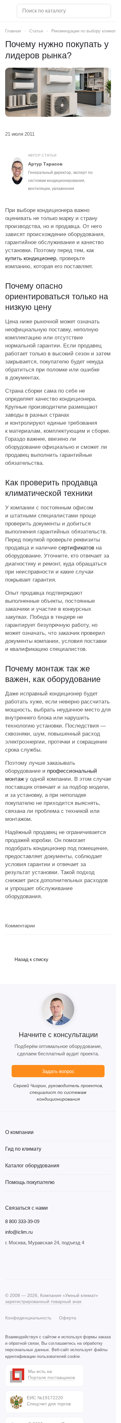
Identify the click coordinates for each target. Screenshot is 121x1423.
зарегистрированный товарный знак (43, 1301)
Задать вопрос (58, 1071)
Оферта (67, 1317)
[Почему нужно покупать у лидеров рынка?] (58, 92)
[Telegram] (22, 1262)
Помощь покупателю (30, 1182)
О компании (19, 1132)
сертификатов (76, 548)
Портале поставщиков (51, 1377)
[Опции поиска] (89, 11)
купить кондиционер (30, 258)
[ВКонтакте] (9, 1262)
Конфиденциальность (28, 1317)
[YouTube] (35, 1262)
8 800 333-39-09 (22, 1221)
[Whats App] (48, 1262)
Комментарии (20, 925)
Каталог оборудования (32, 1165)
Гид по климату (23, 1149)
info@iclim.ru (19, 1232)
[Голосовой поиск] (103, 11)
